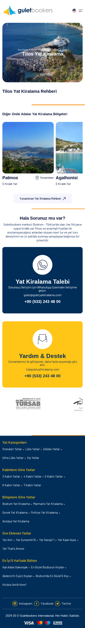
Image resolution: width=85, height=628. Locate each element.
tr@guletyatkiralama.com (42, 369)
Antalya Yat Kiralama (15, 521)
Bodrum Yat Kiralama (16, 503)
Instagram (25, 603)
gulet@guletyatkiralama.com (42, 295)
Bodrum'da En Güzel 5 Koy (52, 576)
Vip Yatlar (33, 458)
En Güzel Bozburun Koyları (47, 567)
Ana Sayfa (23, 49)
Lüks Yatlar (32, 449)
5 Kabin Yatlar (54, 476)
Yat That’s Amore (13, 548)
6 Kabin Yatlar (11, 485)
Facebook (47, 603)
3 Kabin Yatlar (11, 476)
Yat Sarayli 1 (46, 540)
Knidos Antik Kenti (14, 584)
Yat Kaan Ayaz (67, 540)
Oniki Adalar (52, 49)
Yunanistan (37, 49)
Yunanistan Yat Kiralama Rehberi (40, 198)
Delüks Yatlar (51, 449)
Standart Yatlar (12, 449)
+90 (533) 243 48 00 (42, 301)
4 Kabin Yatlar (33, 476)
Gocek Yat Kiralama (14, 512)
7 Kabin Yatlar (32, 485)
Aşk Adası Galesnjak (14, 567)
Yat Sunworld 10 (26, 540)
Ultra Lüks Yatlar (13, 458)
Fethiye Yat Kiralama (44, 512)
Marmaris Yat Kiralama (48, 503)
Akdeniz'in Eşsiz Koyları (17, 576)
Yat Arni (7, 540)
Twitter (66, 603)
